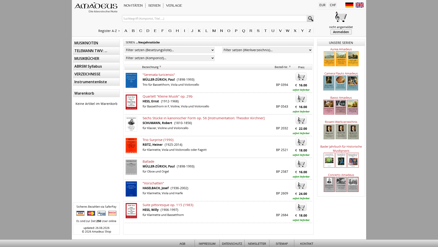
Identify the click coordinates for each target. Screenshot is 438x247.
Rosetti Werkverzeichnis (341, 122)
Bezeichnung (150, 67)
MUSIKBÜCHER (86, 58)
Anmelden (341, 32)
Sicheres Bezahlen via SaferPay (96, 206)
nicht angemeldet (341, 27)
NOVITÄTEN (133, 5)
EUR (322, 5)
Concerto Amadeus (341, 175)
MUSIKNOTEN (86, 42)
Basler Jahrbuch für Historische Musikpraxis (341, 148)
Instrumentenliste (90, 81)
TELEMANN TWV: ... (90, 50)
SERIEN (154, 5)
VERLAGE (174, 5)
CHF (333, 5)
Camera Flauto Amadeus (341, 73)
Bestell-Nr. (281, 67)
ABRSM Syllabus (88, 66)
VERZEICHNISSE (87, 74)
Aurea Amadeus (341, 49)
